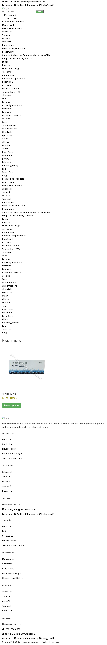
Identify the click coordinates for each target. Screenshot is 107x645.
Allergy (5, 142)
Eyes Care (7, 135)
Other (5, 138)
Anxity (5, 148)
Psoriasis (6, 112)
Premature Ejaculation (13, 48)
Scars (5, 122)
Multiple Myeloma (11, 88)
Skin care (6, 95)
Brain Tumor (8, 75)
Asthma (6, 145)
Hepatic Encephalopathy (14, 78)
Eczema (6, 102)
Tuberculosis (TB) (11, 92)
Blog (4, 175)
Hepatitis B (7, 82)
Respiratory (8, 51)
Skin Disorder (9, 125)
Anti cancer (7, 71)
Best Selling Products (13, 21)
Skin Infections (9, 128)
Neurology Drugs (11, 165)
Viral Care (7, 155)
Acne (4, 98)
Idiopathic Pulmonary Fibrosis (17, 58)
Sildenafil (7, 31)
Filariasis (6, 162)
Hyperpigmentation (12, 105)
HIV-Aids (6, 85)
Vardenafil (7, 41)
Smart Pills (7, 172)
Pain (4, 168)
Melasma (6, 108)
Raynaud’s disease (11, 115)
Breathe (6, 65)
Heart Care (7, 152)
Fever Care (7, 158)
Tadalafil (6, 35)
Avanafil (6, 38)
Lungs (5, 61)
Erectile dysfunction (12, 28)
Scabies (6, 118)
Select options (11, 405)
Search (5, 11)
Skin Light (7, 132)
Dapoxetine (8, 45)
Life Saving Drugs (11, 68)
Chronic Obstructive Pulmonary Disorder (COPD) (26, 55)
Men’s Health (8, 25)
